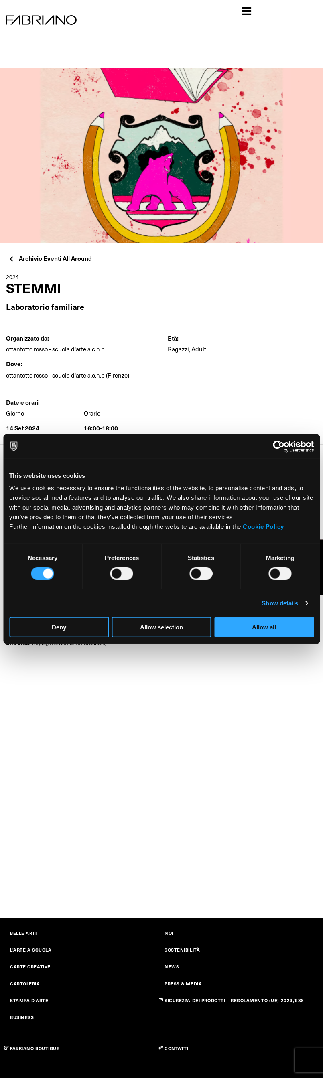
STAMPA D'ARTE (29, 1000)
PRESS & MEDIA (183, 984)
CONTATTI (176, 1048)
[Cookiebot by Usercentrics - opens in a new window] (279, 446)
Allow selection (161, 627)
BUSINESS (22, 1017)
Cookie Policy (263, 526)
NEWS (171, 967)
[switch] (121, 573)
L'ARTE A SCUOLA (30, 950)
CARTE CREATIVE (30, 967)
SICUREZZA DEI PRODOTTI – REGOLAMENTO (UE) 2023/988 (234, 1000)
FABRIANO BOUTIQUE (35, 1048)
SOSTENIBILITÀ (182, 950)
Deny (59, 627)
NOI (168, 933)
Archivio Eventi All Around (55, 258)
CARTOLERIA (25, 984)
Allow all (264, 627)
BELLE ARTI (23, 933)
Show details (280, 602)
